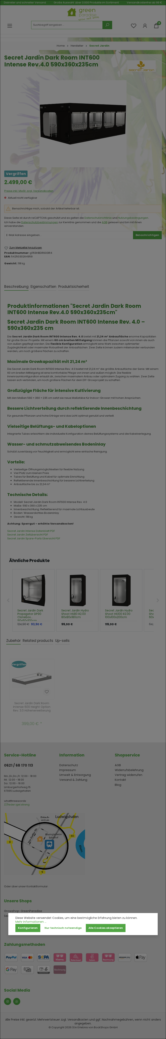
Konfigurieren (28, 928)
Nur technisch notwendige (63, 928)
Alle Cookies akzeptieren (105, 928)
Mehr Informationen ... (30, 922)
